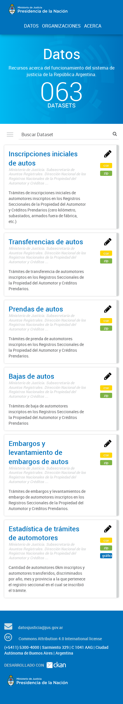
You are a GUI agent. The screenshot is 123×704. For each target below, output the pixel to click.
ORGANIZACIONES (61, 26)
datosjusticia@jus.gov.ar (40, 627)
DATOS (31, 26)
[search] (115, 134)
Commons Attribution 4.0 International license (60, 638)
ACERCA (92, 26)
